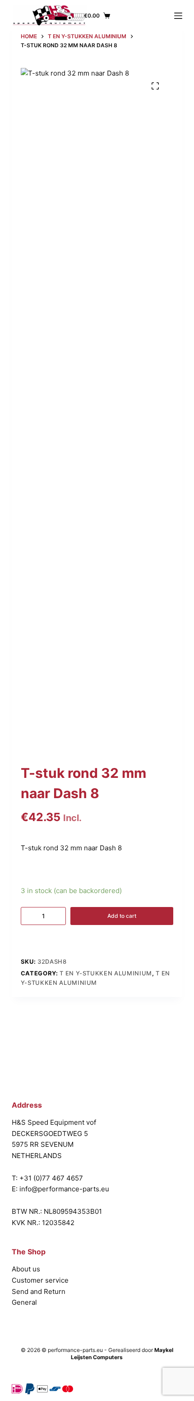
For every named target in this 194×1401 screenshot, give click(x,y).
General (24, 1302)
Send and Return (38, 1291)
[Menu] (178, 16)
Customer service (40, 1280)
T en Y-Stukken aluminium (106, 973)
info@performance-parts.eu (64, 1189)
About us (26, 1269)
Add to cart (121, 915)
